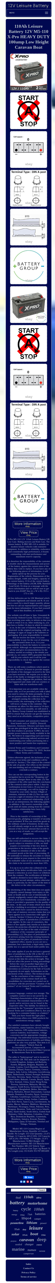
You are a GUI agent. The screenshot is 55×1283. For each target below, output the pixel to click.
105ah (24, 1235)
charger (29, 1244)
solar (15, 1234)
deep (41, 1239)
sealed (18, 1244)
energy (14, 1214)
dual (18, 1197)
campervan (28, 1253)
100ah (39, 1209)
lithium (32, 1223)
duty (24, 1229)
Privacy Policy (28, 1272)
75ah (29, 1214)
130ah (22, 1215)
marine (18, 1249)
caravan (26, 1239)
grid (17, 1219)
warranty (42, 1251)
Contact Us (28, 1268)
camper (37, 1219)
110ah (28, 1197)
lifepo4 (26, 1218)
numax (32, 1250)
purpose (13, 1241)
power (43, 1223)
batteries (40, 1214)
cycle (26, 1208)
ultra (38, 1197)
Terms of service (29, 1277)
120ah (43, 1235)
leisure (36, 1228)
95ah (17, 1229)
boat (34, 1233)
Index (28, 1264)
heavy (15, 1210)
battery (17, 1202)
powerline (17, 1223)
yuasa (39, 1245)
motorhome (37, 1203)
